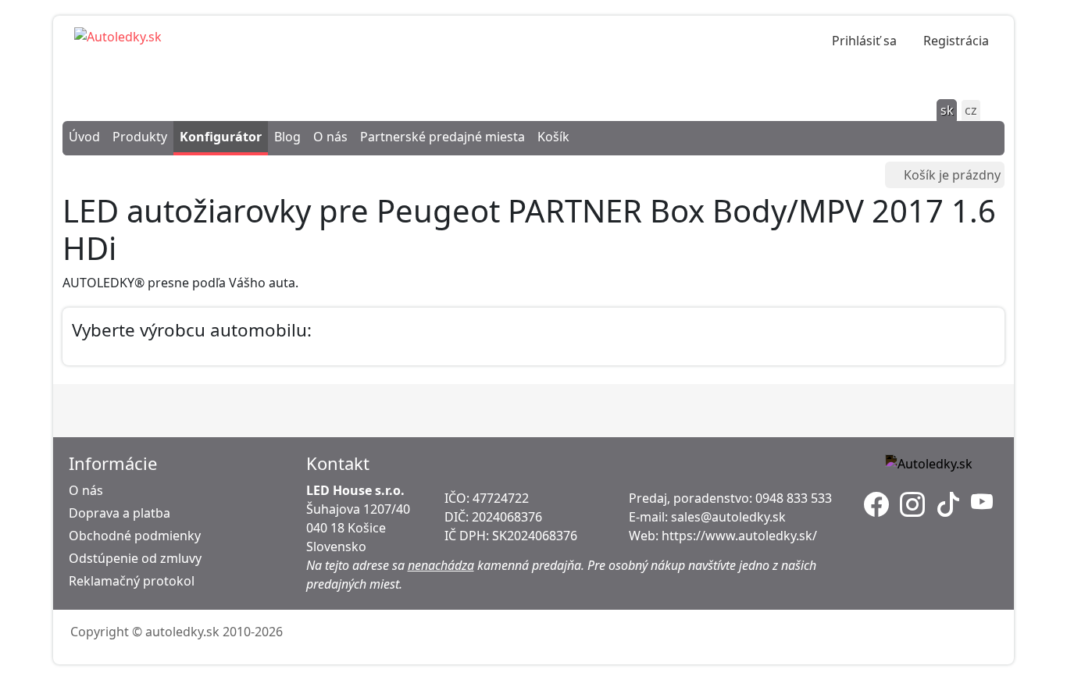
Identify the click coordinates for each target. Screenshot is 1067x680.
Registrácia (956, 40)
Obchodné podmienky (135, 535)
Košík (553, 136)
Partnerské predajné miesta (442, 136)
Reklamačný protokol (131, 580)
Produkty (139, 136)
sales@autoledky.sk (728, 516)
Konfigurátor (221, 136)
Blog (287, 136)
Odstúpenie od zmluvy (135, 558)
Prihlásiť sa (864, 40)
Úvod (84, 136)
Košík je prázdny (952, 174)
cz (971, 110)
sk (947, 110)
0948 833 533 (793, 498)
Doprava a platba (119, 513)
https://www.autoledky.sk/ (739, 535)
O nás (330, 136)
